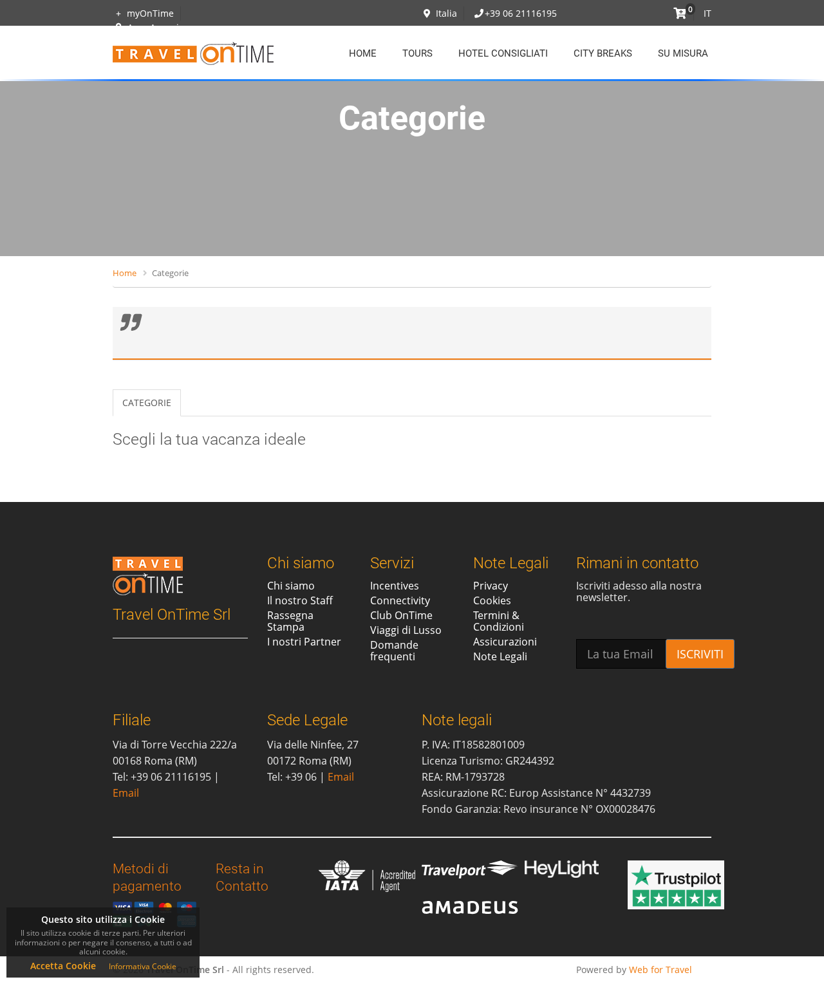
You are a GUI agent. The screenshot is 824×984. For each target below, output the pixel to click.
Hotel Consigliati (503, 53)
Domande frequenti (394, 651)
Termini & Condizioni (498, 621)
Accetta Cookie (63, 966)
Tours (417, 53)
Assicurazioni (505, 642)
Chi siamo (291, 586)
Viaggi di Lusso (406, 630)
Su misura (683, 53)
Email (126, 793)
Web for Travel (660, 969)
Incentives (394, 586)
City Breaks (603, 53)
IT (707, 13)
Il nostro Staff (300, 600)
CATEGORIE (146, 402)
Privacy (490, 586)
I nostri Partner (304, 642)
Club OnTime (401, 615)
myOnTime (149, 13)
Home (363, 53)
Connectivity (400, 600)
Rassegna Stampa (290, 621)
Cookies (492, 600)
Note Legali (500, 656)
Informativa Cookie (142, 966)
